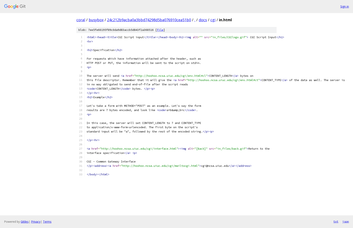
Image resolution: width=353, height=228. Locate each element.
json (345, 221)
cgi (213, 19)
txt (335, 221)
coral (80, 19)
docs (203, 19)
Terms (47, 222)
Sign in (344, 6)
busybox (96, 19)
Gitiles (25, 222)
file (160, 30)
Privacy (35, 222)
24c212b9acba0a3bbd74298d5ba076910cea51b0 (149, 19)
